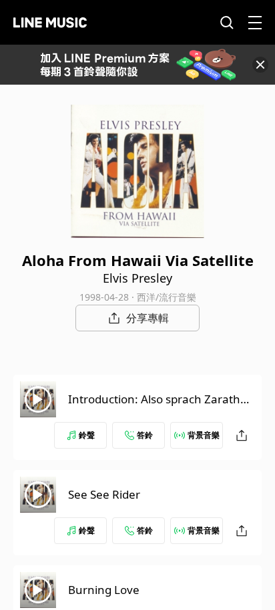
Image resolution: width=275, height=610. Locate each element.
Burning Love (104, 589)
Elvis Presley (137, 278)
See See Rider (104, 494)
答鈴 (145, 435)
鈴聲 (87, 435)
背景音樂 (204, 435)
